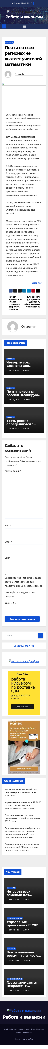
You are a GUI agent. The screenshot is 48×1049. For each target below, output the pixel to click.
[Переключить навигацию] (25, 26)
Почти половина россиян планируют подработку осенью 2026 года (22, 818)
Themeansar (26, 1032)
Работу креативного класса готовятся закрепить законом (15, 303)
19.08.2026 (14, 991)
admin (21, 74)
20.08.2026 (14, 960)
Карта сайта (27, 1039)
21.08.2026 (14, 900)
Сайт (7, 557)
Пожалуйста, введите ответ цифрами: (20, 594)
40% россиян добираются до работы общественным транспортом (32, 302)
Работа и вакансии (24, 16)
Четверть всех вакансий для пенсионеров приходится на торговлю (21, 792)
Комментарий (13, 471)
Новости (9, 42)
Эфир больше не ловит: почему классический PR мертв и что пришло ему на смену (22, 847)
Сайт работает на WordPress (17, 1029)
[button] (44, 26)
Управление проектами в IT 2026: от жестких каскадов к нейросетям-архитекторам (23, 805)
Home (17, 1039)
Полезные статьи (14, 918)
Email (8, 541)
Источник (37, 282)
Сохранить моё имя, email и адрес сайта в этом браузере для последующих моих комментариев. (24, 581)
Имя (8, 525)
